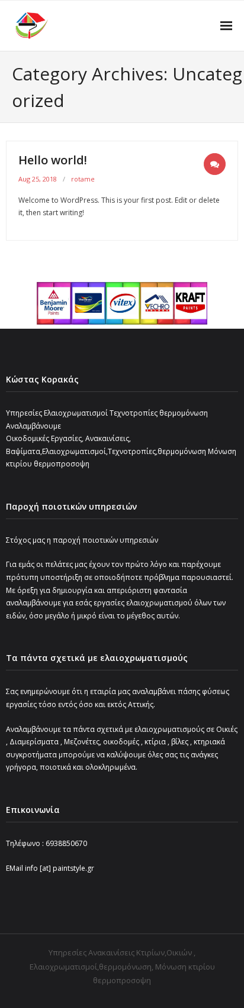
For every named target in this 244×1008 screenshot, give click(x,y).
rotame (83, 178)
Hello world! (52, 160)
